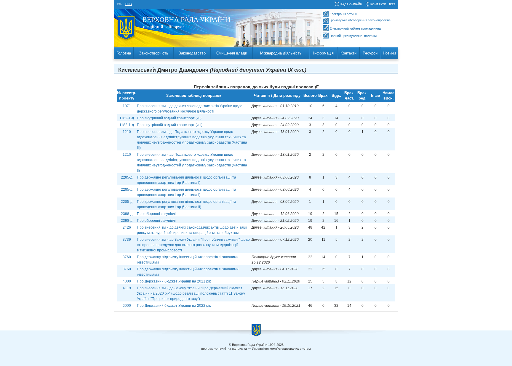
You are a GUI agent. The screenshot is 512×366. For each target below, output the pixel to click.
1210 (127, 132)
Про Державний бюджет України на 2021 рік (174, 281)
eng (128, 4)
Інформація (323, 53)
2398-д (126, 214)
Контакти (348, 53)
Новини (389, 53)
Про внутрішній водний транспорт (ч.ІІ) (169, 125)
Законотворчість (153, 53)
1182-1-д (126, 118)
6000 (127, 306)
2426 (127, 227)
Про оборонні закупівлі (156, 214)
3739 (127, 239)
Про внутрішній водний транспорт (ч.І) (169, 118)
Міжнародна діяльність (281, 53)
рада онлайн (351, 4)
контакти (378, 4)
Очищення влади (231, 53)
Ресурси (370, 53)
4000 (127, 281)
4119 (127, 288)
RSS (392, 4)
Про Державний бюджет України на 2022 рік (174, 306)
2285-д (126, 177)
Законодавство (192, 53)
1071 (127, 106)
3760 (127, 257)
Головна (123, 53)
